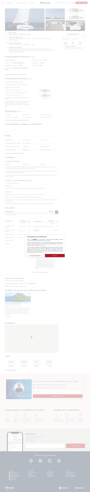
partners (35, 239)
